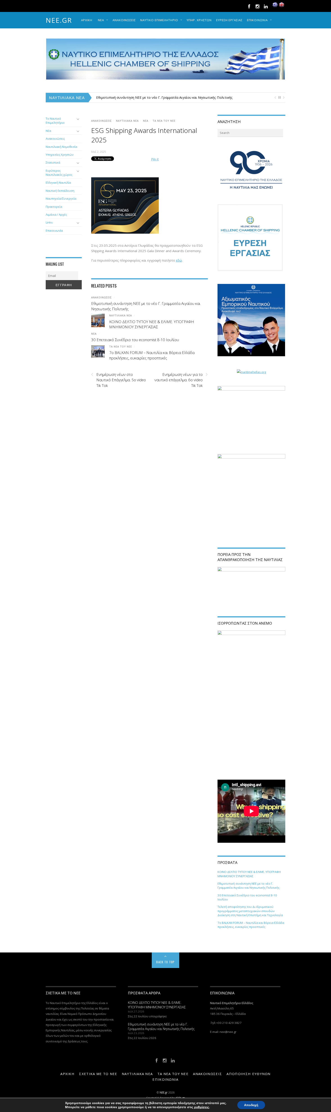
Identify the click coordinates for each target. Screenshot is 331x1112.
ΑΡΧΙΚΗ (86, 20)
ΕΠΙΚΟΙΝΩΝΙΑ (257, 20)
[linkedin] (266, 6)
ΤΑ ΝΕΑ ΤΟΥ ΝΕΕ (164, 120)
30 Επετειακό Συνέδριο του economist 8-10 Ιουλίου (135, 339)
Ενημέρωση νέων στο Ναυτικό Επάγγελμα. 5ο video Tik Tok (118, 380)
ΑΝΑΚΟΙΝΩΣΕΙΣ (124, 20)
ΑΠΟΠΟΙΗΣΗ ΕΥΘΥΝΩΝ (248, 1073)
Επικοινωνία (54, 230)
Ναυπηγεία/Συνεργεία (61, 198)
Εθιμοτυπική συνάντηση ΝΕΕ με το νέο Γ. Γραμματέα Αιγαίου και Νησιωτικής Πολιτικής (164, 97)
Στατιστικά (53, 162)
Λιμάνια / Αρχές (56, 214)
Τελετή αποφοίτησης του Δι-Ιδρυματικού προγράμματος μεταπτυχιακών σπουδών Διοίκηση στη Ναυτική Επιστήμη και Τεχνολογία (250, 911)
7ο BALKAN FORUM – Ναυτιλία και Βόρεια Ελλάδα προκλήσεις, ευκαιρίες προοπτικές (152, 355)
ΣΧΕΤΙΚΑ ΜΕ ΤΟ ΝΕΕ (98, 1073)
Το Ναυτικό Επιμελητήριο (55, 120)
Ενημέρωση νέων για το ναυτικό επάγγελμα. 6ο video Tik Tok (181, 380)
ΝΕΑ (101, 20)
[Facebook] (249, 6)
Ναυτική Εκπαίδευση (60, 191)
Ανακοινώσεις (55, 139)
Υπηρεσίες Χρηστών (59, 155)
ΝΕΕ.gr (59, 20)
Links (49, 222)
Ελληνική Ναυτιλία (58, 182)
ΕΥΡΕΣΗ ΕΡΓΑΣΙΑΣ (229, 20)
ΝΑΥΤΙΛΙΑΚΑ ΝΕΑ (127, 120)
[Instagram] (257, 6)
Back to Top (165, 962)
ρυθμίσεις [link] (201, 1107)
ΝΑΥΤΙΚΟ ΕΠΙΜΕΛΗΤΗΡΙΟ (159, 20)
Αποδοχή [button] (251, 1105)
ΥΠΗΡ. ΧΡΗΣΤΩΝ (199, 20)
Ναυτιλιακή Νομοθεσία (61, 147)
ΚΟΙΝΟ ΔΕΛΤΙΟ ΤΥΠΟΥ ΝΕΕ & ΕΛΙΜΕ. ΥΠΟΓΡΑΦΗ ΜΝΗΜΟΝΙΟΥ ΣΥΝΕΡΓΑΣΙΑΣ (151, 324)
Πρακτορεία (54, 207)
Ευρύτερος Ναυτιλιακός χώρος (59, 173)
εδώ (179, 260)
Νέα (48, 131)
